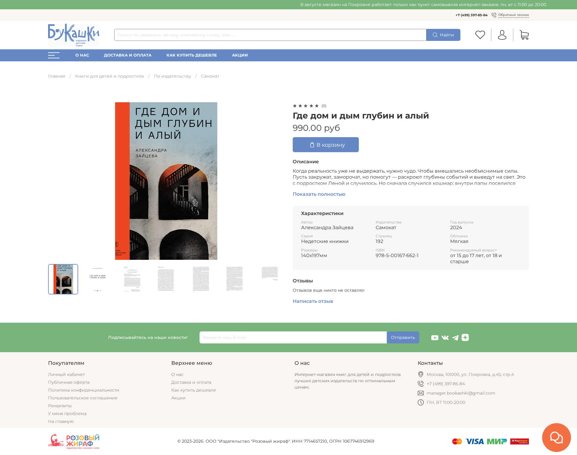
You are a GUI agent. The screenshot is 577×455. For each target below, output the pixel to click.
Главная (56, 76)
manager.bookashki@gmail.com (461, 393)
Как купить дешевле (191, 55)
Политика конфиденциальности (83, 390)
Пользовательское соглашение (83, 398)
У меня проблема (67, 413)
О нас (82, 55)
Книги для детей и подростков (109, 76)
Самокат (210, 76)
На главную (61, 421)
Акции (240, 55)
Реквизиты (60, 405)
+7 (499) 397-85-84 (472, 15)
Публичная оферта (69, 382)
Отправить (403, 337)
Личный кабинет (66, 374)
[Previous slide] (56, 181)
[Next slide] (276, 181)
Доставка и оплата (127, 55)
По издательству (172, 76)
